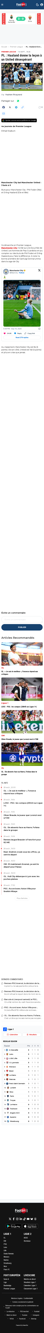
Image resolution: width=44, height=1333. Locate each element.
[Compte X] (10, 1219)
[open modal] (41, 4)
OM (3, 736)
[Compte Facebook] (13, 1219)
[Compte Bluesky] (31, 1219)
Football (36, 1311)
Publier (22, 627)
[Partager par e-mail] (3, 113)
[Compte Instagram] (17, 1219)
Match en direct (11, 1315)
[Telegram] (16, 107)
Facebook (22, 1319)
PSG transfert (24, 1311)
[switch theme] (37, 4)
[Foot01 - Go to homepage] (22, 1210)
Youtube (24, 1315)
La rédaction (11, 1311)
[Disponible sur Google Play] (13, 1226)
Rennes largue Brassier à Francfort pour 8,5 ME (22, 841)
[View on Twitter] (39, 271)
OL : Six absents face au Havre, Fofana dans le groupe (21, 828)
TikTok (12, 1319)
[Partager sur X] (10, 107)
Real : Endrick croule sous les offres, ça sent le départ (22, 853)
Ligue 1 (4, 703)
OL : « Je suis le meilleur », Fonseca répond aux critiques (20, 792)
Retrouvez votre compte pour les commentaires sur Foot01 (22, 1307)
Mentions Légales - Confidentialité (22, 1298)
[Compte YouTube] (28, 1219)
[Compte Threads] (35, 1219)
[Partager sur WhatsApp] (18, 101)
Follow (21, 273)
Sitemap (33, 1319)
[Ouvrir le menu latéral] (2, 4)
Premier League (8, 52)
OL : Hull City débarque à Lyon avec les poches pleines (21, 877)
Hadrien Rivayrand (13, 95)
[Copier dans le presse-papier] (22, 107)
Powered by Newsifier (22, 1325)
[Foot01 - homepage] (22, 4)
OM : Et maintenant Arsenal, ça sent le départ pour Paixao (21, 865)
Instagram (36, 1315)
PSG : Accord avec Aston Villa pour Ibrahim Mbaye (20, 890)
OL (2, 668)
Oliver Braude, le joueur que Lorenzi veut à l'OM (23, 816)
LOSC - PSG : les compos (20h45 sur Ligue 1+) (23, 804)
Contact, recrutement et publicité (23, 1302)
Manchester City (9, 248)
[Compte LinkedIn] (21, 1219)
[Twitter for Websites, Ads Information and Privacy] (39, 329)
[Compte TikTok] (24, 1219)
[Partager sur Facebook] (3, 107)
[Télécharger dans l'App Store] (30, 1226)
